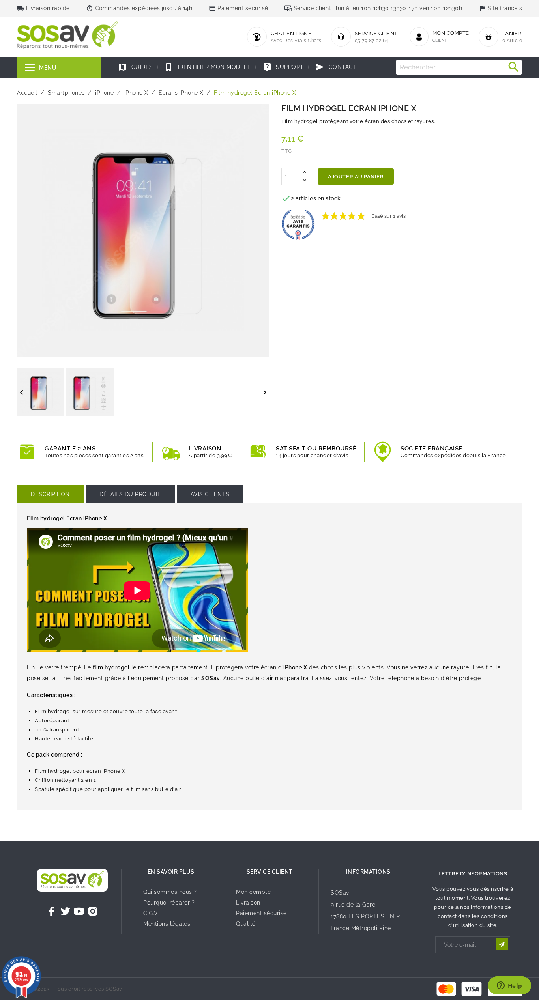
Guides (135, 67)
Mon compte (253, 892)
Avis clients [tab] (210, 494)
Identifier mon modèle (207, 67)
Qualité (246, 924)
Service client (270, 872)
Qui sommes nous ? (170, 892)
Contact (336, 67)
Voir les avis (424, 212)
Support (283, 67)
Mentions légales (166, 924)
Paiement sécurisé (261, 913)
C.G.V (150, 913)
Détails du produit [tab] (130, 494)
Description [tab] (50, 494)
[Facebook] (52, 911)
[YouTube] (79, 911)
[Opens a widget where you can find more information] (509, 986)
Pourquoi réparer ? (169, 902)
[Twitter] (65, 911)
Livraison (248, 902)
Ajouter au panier (356, 176)
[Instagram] (93, 911)
